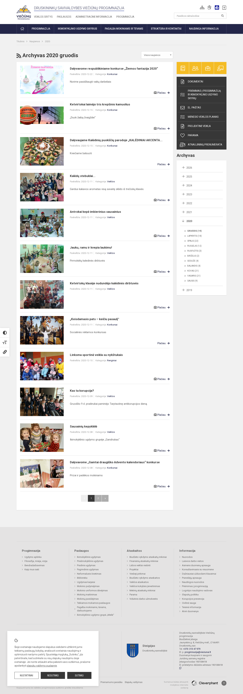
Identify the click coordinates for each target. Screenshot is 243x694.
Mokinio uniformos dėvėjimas (92, 590)
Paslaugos (64, 16)
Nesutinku (53, 675)
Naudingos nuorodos (193, 582)
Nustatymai (26, 675)
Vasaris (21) (193, 276)
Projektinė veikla (199, 126)
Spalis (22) (192, 241)
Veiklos (111, 181)
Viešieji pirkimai (138, 573)
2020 (47, 41)
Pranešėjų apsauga (192, 577)
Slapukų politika (190, 594)
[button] (202, 7)
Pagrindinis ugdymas (88, 569)
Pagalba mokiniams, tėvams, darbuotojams (91, 609)
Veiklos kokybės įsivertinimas (145, 586)
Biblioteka (82, 577)
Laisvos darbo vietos (193, 561)
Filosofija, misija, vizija (36, 561)
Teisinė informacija (191, 607)
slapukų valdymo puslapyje (42, 665)
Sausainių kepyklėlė (83, 426)
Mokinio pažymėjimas (88, 586)
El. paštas (194, 107)
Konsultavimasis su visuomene (198, 569)
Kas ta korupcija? (82, 390)
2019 (189, 290)
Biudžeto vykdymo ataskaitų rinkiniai (148, 557)
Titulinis (21, 41)
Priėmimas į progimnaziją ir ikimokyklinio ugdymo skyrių (204, 94)
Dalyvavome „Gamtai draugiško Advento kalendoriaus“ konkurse (115, 462)
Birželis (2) (193, 256)
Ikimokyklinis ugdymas (89, 557)
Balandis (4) (193, 266)
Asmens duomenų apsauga (196, 565)
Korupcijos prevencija (193, 599)
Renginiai (112, 360)
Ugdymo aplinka (33, 557)
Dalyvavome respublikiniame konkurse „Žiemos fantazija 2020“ (114, 68)
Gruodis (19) (194, 231)
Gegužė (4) (193, 261)
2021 (189, 212)
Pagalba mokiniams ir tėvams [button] (124, 28)
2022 (189, 203)
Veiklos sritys (43, 16)
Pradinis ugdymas (86, 565)
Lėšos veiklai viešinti (140, 565)
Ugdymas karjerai (86, 582)
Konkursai (112, 74)
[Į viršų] (223, 683)
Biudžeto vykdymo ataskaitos (145, 577)
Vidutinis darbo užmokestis (144, 599)
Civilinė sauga (189, 603)
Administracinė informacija (94, 16)
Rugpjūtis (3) (194, 251)
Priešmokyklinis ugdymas (90, 561)
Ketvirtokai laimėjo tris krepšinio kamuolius (100, 104)
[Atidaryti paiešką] (222, 15)
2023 (189, 194)
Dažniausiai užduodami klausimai (199, 573)
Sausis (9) (192, 281)
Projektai (134, 569)
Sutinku (79, 675)
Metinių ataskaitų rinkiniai (142, 590)
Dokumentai (195, 81)
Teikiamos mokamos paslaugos (93, 603)
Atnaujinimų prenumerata (205, 144)
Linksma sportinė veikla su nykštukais (96, 355)
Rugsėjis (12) (194, 246)
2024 (189, 185)
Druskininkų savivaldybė (154, 650)
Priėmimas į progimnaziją (195, 586)
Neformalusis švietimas (89, 573)
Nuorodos (187, 557)
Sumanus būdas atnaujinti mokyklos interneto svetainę (176, 685)
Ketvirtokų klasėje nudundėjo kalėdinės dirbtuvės (104, 283)
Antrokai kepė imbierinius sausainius (95, 211)
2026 (189, 167)
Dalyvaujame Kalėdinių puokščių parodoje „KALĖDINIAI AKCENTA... (116, 140)
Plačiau (161, 92)
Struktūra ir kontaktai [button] (166, 28)
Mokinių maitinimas (87, 594)
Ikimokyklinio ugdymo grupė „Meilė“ (95, 615)
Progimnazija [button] (41, 28)
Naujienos (35, 41)
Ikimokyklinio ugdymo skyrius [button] (77, 28)
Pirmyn (105, 498)
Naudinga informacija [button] (204, 28)
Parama (193, 135)
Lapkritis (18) (194, 236)
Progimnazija (125, 16)
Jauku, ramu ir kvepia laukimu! (91, 247)
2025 (189, 176)
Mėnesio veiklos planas (203, 116)
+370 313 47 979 (191, 649)
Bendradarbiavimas (34, 565)
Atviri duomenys (190, 611)
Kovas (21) (193, 271)
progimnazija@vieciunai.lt (198, 652)
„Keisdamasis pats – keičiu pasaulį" (94, 319)
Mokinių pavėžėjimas (88, 599)
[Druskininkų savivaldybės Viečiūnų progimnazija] (24, 11)
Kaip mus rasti (32, 569)
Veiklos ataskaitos (139, 582)
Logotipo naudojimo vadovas (197, 590)
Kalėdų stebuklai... (83, 176)
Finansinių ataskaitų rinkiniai (144, 561)
